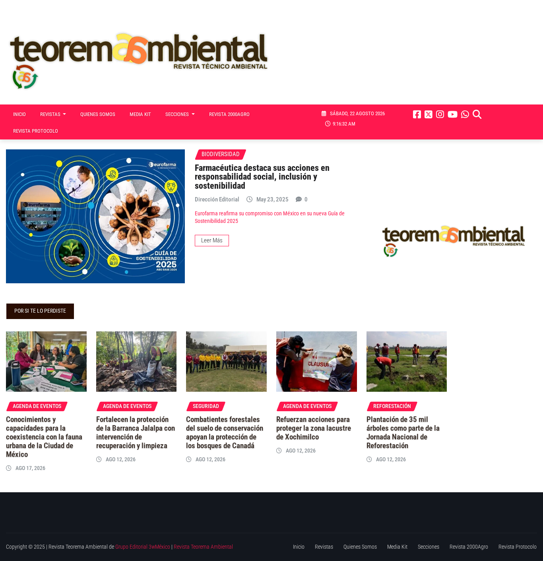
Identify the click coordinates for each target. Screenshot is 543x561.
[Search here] (477, 114)
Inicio (19, 114)
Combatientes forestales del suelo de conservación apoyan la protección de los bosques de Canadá (224, 432)
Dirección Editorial (217, 199)
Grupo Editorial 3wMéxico (142, 547)
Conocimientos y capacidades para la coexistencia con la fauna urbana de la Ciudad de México (44, 437)
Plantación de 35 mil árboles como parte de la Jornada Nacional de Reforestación (403, 432)
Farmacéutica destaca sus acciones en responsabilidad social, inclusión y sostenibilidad (262, 176)
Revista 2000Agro (229, 114)
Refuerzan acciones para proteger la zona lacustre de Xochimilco (313, 428)
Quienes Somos (97, 114)
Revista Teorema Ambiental (203, 547)
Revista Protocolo (35, 131)
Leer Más (212, 240)
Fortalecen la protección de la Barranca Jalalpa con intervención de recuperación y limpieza (135, 432)
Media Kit (140, 114)
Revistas (51, 114)
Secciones (177, 114)
